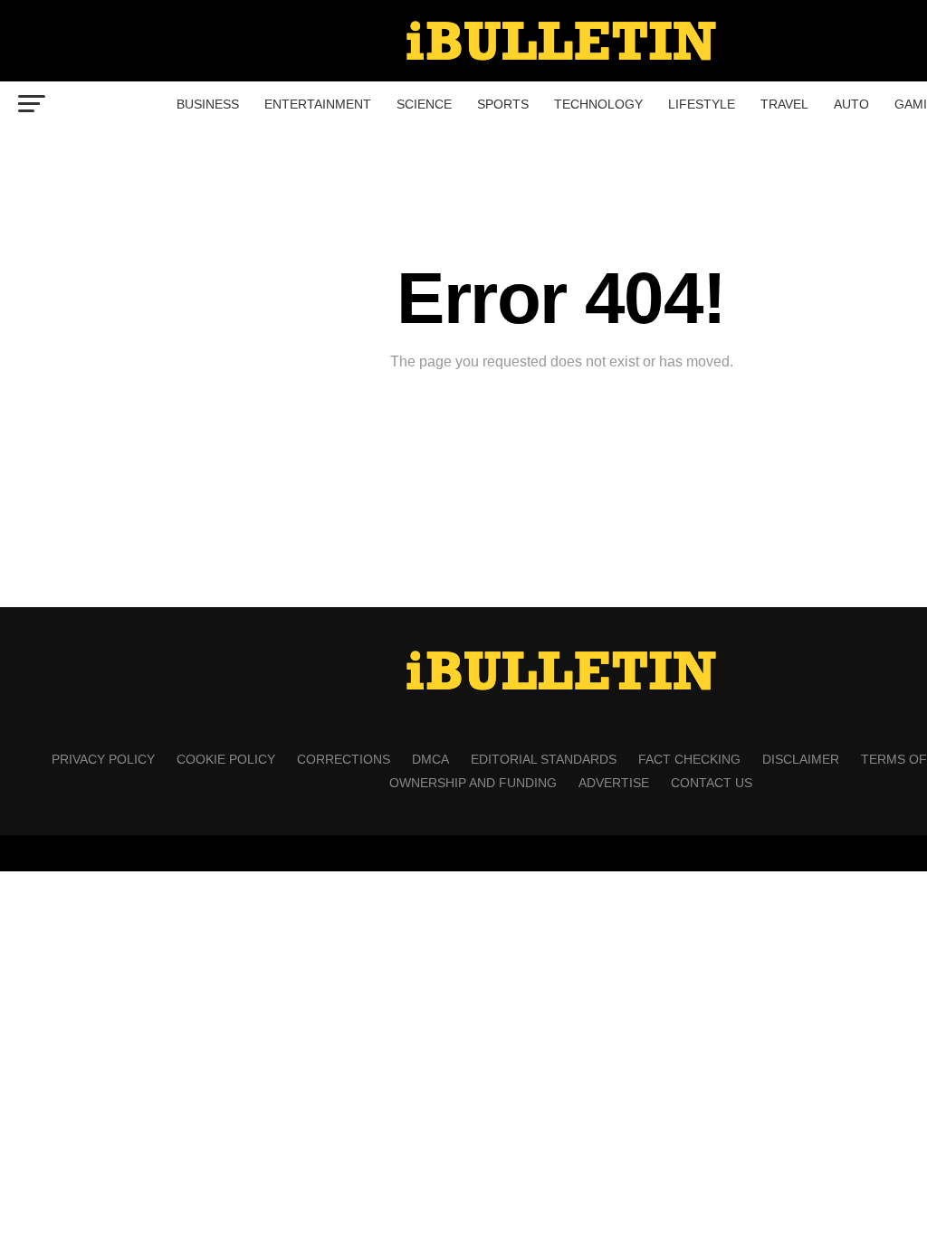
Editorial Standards (543, 759)
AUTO (851, 104)
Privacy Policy (103, 759)
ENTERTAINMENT (317, 104)
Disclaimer (800, 759)
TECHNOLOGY (598, 104)
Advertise (613, 782)
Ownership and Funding (473, 782)
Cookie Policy (226, 759)
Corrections (343, 759)
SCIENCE (424, 104)
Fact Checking (689, 759)
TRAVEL (784, 104)
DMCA (430, 759)
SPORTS (503, 104)
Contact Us (711, 782)
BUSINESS (208, 104)
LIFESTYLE (701, 104)
